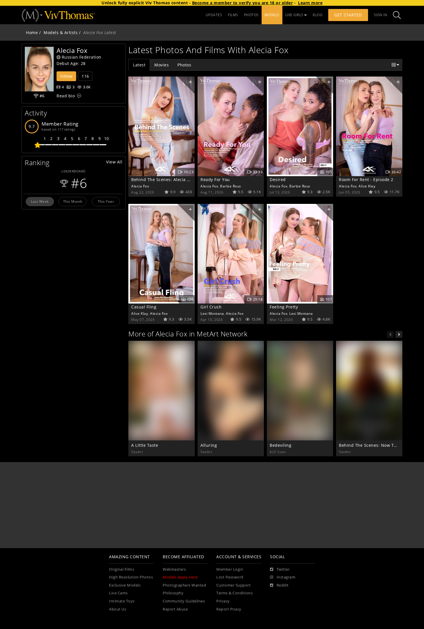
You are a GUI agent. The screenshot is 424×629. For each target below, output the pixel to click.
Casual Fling (143, 307)
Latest (139, 65)
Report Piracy (228, 609)
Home (32, 32)
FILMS (233, 14)
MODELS (271, 14)
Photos (184, 65)
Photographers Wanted (184, 585)
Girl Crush (211, 307)
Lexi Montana (212, 313)
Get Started (348, 15)
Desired (278, 179)
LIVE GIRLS (294, 14)
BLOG (317, 14)
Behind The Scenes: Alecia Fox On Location (175, 179)
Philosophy (173, 593)
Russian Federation (82, 57)
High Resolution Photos (131, 577)
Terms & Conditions (234, 593)
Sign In (380, 14)
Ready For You (215, 179)
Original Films (121, 569)
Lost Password (229, 577)
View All (114, 162)
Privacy (223, 601)
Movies (161, 65)
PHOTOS (251, 14)
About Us (117, 609)
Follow (66, 76)
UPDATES (214, 14)
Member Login (229, 569)
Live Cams (118, 593)
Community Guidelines (184, 601)
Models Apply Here (180, 577)
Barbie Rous (230, 186)
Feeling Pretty (284, 307)
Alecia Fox (140, 186)
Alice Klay (367, 186)
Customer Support (233, 585)
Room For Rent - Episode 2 (366, 179)
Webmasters (174, 569)
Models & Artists (61, 32)
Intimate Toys (122, 601)
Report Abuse (175, 609)
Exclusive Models (124, 585)
